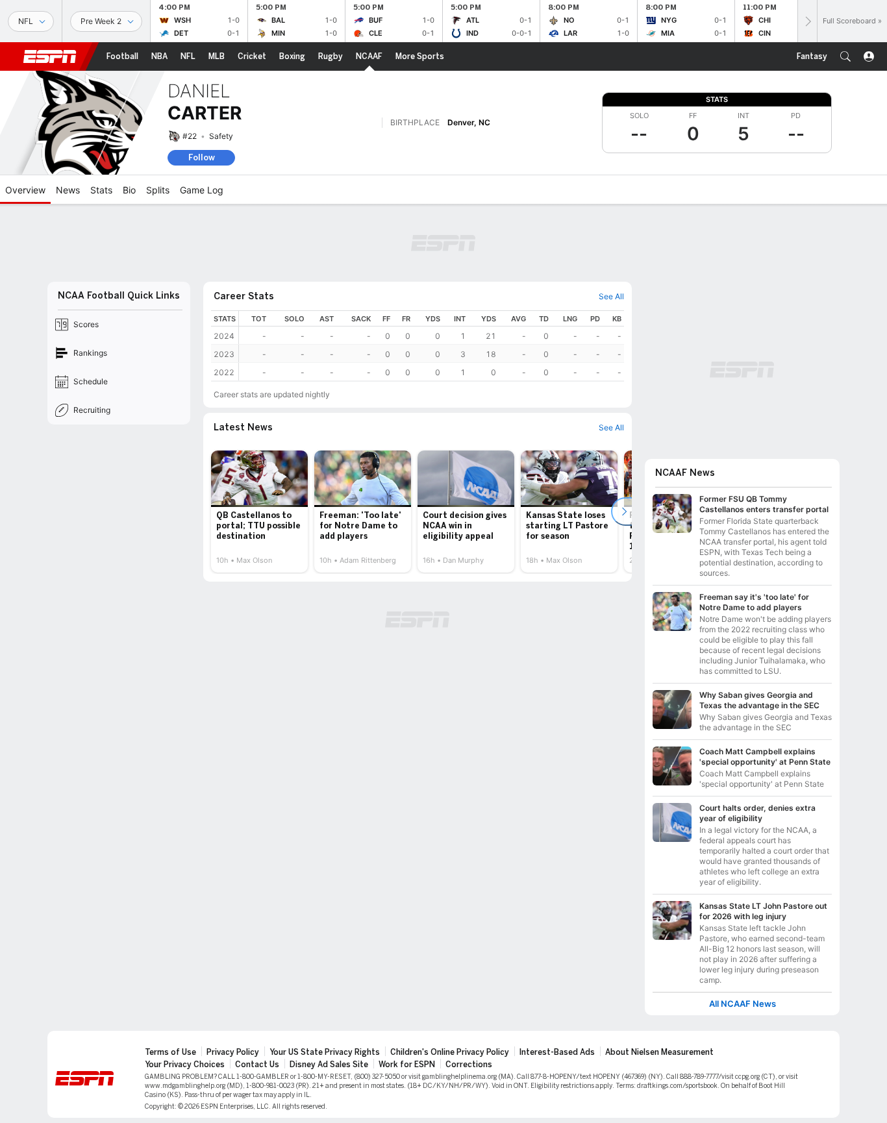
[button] (845, 56)
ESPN (50, 56)
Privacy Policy (232, 1052)
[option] (259, 511)
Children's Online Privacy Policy (449, 1052)
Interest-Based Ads (557, 1052)
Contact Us (257, 1064)
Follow (201, 157)
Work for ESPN (407, 1064)
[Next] (807, 21)
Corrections (468, 1064)
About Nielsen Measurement (659, 1052)
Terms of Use (170, 1052)
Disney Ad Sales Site (329, 1064)
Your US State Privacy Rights (324, 1052)
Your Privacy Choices (185, 1064)
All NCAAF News (742, 1004)
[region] (431, 345)
